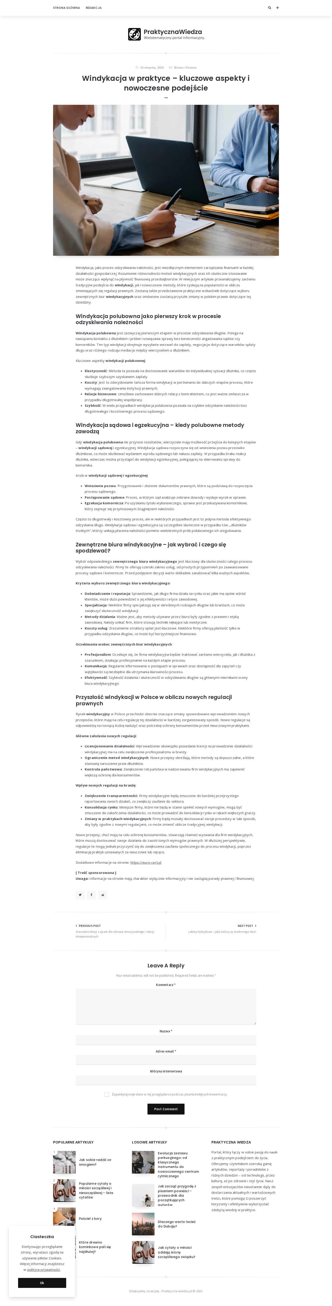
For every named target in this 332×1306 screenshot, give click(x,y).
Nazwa (166, 1031)
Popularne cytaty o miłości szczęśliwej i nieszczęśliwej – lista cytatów (96, 1190)
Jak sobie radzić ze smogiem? (95, 1162)
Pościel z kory (90, 1218)
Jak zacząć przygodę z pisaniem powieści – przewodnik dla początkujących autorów (177, 1195)
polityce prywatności (43, 1269)
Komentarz (166, 985)
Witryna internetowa (166, 1071)
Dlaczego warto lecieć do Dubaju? (177, 1224)
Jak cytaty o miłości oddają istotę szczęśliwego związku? (176, 1252)
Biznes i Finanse (185, 67)
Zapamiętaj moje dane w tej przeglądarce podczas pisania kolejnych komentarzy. (169, 1094)
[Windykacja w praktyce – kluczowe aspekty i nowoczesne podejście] (166, 180)
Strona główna (66, 8)
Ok (42, 1283)
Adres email (166, 1051)
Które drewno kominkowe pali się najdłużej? (95, 1247)
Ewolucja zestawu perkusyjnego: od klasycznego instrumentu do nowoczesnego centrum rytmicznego (178, 1164)
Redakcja (94, 8)
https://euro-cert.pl (146, 862)
